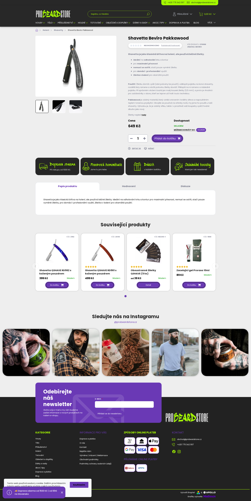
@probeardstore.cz (125, 322)
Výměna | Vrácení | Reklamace (105, 2)
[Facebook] (174, 451)
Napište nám (81, 2)
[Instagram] (179, 451)
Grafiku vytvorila (195, 496)
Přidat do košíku (165, 138)
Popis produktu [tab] (67, 186)
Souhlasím (79, 484)
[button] (125, 296)
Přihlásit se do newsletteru (109, 413)
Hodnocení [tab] (129, 186)
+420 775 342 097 (185, 444)
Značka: (194, 47)
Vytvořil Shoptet (187, 492)
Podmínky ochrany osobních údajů (95, 463)
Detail (148, 285)
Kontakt (68, 2)
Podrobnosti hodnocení (170, 45)
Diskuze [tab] (185, 186)
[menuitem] (40, 23)
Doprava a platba (43, 2)
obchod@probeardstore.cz (189, 439)
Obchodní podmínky (132, 2)
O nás (58, 2)
